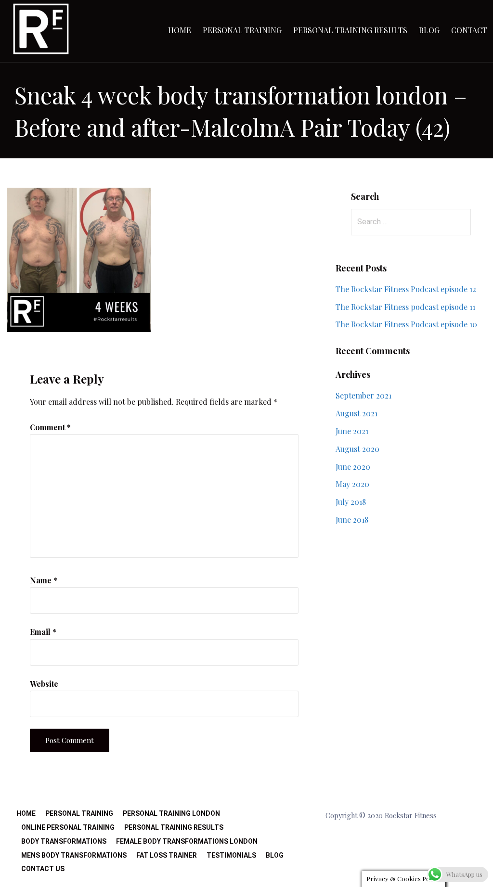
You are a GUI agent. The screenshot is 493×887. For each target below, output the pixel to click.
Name (43, 580)
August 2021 (356, 413)
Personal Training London (171, 813)
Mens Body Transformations (74, 855)
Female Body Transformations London (187, 841)
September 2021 (363, 395)
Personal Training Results (350, 30)
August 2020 (357, 449)
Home (179, 30)
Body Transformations (63, 841)
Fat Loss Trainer (166, 855)
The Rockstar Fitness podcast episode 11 (405, 307)
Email (43, 632)
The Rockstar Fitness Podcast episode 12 (406, 289)
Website (44, 684)
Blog (429, 30)
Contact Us (43, 869)
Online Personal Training (68, 827)
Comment (50, 427)
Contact (469, 30)
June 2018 (352, 519)
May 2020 (352, 484)
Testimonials (231, 855)
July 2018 (351, 502)
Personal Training (242, 30)
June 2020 (353, 467)
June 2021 (352, 431)
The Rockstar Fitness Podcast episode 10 (406, 324)
